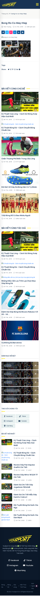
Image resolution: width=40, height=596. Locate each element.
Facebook (9, 416)
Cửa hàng (9, 426)
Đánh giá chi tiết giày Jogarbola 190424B (23, 485)
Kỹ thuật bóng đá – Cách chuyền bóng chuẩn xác (24, 454)
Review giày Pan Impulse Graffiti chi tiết (24, 466)
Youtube (24, 421)
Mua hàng (21, 570)
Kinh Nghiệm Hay (33, 586)
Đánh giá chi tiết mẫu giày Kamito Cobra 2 (25, 495)
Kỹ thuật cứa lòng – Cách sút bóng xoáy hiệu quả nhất (25, 442)
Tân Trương (7, 27)
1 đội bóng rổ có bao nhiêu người (15, 215)
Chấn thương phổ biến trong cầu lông (18, 158)
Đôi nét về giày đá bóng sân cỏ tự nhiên (19, 187)
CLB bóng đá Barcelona (11, 342)
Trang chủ (4, 14)
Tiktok (24, 416)
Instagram (9, 421)
